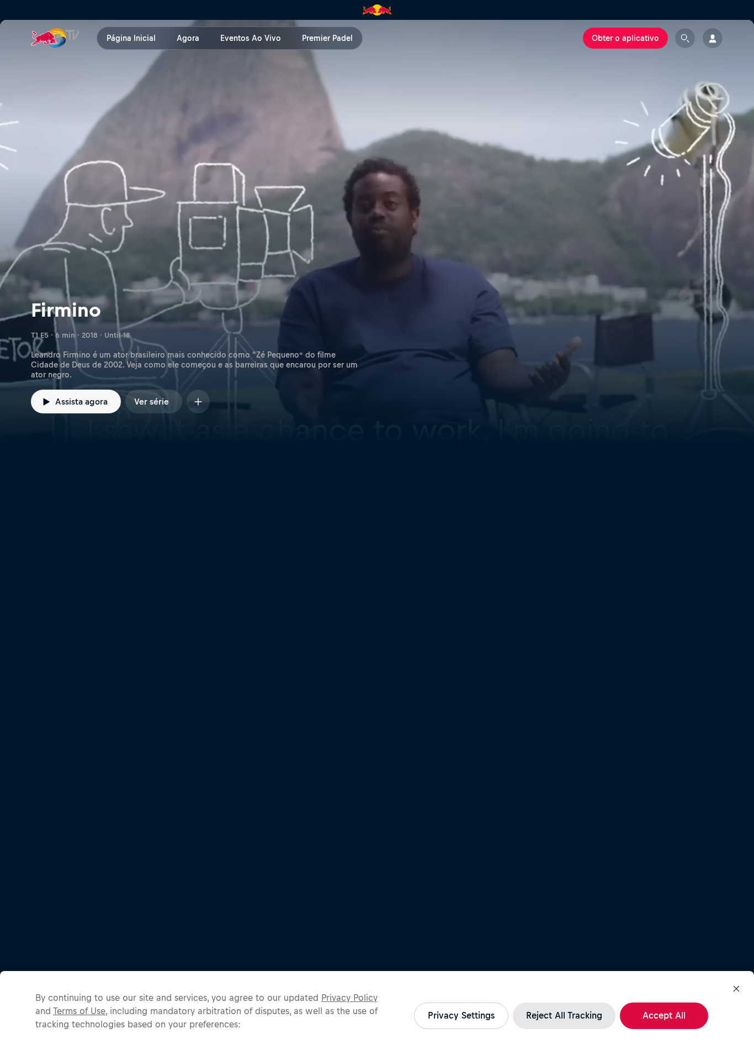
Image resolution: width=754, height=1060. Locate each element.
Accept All (664, 1015)
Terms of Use (79, 1011)
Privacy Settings (461, 1015)
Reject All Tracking (564, 1015)
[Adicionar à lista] (198, 401)
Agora (188, 38)
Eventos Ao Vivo (250, 38)
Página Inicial (131, 38)
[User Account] (712, 38)
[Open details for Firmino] (377, 232)
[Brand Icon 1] (377, 10)
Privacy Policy (349, 998)
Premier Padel (327, 38)
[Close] (736, 989)
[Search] (685, 38)
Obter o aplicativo (625, 38)
